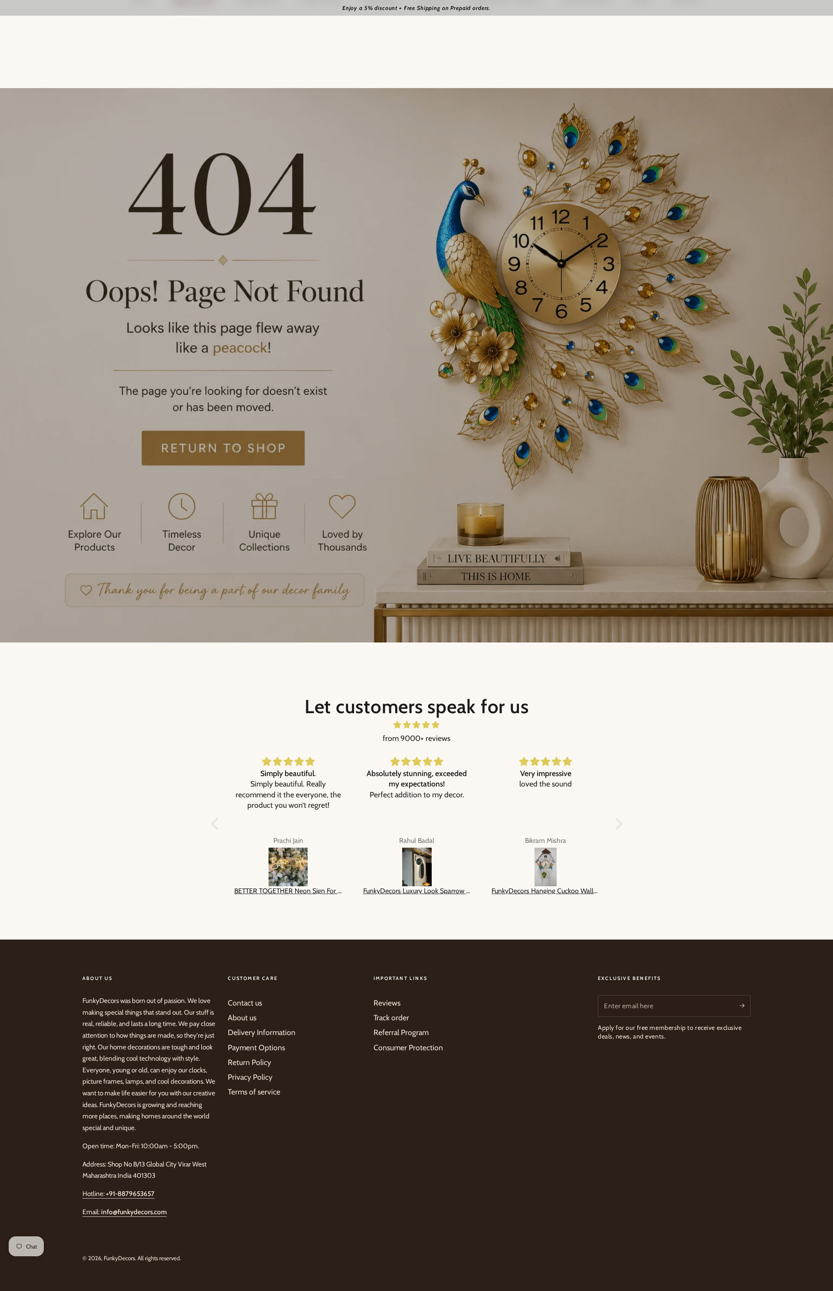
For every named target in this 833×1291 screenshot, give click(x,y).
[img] (416, 724)
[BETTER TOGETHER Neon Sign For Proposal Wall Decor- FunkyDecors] (288, 867)
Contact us (245, 1002)
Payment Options (256, 1047)
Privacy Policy (250, 1076)
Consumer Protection (408, 1047)
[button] (216, 824)
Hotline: (118, 1193)
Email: (124, 1212)
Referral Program (401, 1032)
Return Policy (249, 1062)
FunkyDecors (119, 1258)
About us (242, 1017)
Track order (391, 1017)
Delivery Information (261, 1032)
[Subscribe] (745, 1005)
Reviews (387, 1002)
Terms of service (254, 1091)
